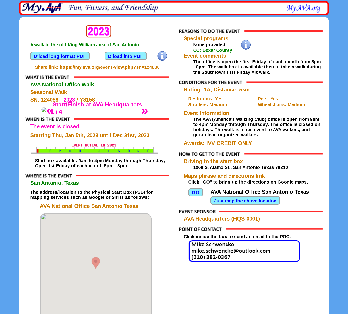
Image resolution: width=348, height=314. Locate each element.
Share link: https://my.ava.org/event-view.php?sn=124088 (97, 67)
